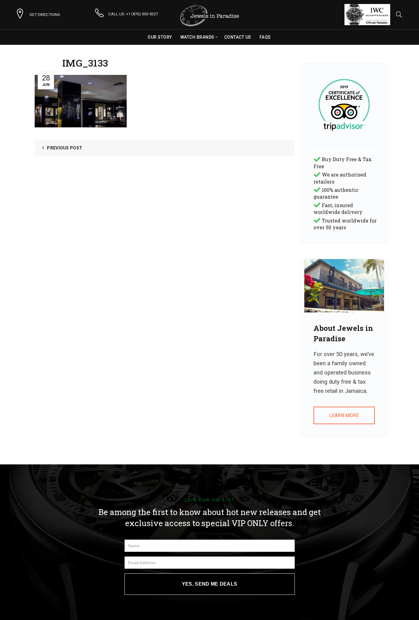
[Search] (399, 14)
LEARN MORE (344, 415)
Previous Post (64, 147)
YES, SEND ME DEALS (209, 584)
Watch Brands (197, 37)
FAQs (265, 37)
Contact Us (237, 37)
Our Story (160, 37)
